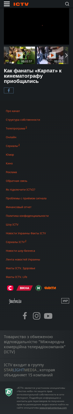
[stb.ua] (10, 289)
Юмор (10, 154)
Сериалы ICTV (15, 242)
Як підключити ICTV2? (20, 189)
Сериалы (12, 146)
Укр (65, 301)
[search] (67, 4)
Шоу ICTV (12, 224)
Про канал (13, 111)
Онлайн (11, 137)
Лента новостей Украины (23, 259)
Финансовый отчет (19, 207)
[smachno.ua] (15, 302)
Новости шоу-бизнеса (20, 251)
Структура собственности (23, 120)
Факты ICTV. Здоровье (20, 268)
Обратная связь (16, 181)
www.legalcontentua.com (53, 407)
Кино (9, 163)
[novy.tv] (38, 289)
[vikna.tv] (24, 289)
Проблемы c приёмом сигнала (26, 198)
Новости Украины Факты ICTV (26, 233)
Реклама (11, 172)
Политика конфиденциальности (27, 216)
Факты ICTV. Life (16, 277)
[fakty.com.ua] (50, 289)
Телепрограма (15, 128)
